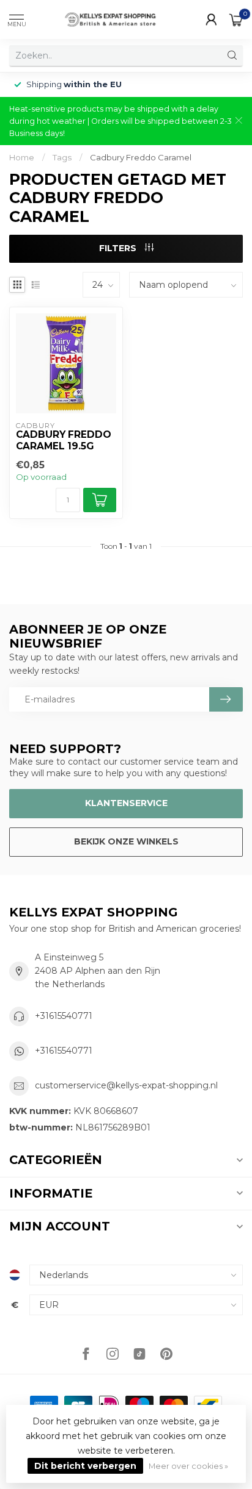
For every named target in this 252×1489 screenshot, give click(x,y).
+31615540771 (63, 1015)
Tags (62, 157)
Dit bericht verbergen (85, 1465)
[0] (236, 19)
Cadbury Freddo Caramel (140, 157)
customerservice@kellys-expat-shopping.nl (126, 1085)
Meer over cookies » (188, 1466)
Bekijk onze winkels (126, 841)
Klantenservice (126, 803)
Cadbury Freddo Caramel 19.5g (63, 440)
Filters (119, 248)
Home (21, 157)
